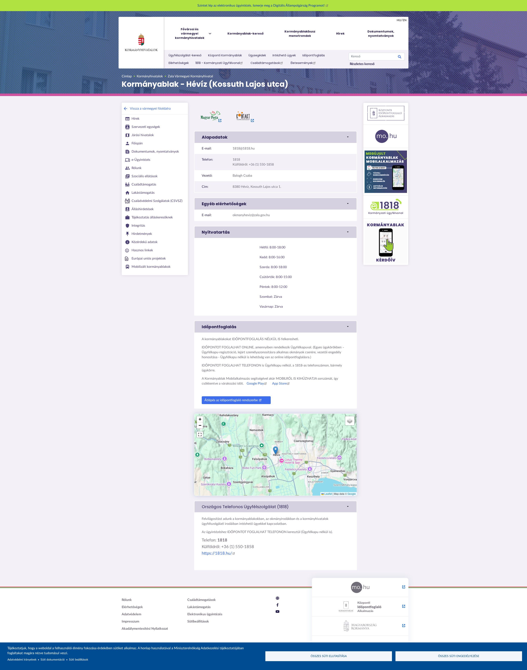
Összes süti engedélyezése (458, 656)
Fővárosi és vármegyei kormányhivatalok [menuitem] (189, 33)
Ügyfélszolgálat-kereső (185, 55)
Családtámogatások (265, 63)
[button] (276, 137)
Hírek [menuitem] (340, 33)
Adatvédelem (131, 614)
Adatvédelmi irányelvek (21, 659)
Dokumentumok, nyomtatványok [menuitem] (380, 33)
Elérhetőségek (179, 63)
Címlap (127, 76)
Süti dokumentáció (53, 659)
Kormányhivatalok (141, 50)
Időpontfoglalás (313, 55)
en (405, 20)
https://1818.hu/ (217, 553)
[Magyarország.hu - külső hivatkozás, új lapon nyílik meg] (360, 587)
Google (351, 493)
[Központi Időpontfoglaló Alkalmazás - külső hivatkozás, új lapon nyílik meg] (360, 607)
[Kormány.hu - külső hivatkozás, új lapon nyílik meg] (360, 626)
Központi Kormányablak (225, 55)
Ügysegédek (257, 55)
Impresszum (130, 621)
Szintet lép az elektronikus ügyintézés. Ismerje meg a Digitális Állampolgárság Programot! (261, 5)
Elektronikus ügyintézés (204, 614)
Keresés (399, 57)
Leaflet (328, 493)
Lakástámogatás (199, 607)
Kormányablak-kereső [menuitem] (245, 33)
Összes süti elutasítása (329, 656)
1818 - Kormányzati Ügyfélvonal (217, 63)
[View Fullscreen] (200, 434)
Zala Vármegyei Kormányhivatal (190, 76)
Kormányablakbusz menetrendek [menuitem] (299, 33)
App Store (279, 383)
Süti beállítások (78, 659)
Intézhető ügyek (284, 55)
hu (399, 20)
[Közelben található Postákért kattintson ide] (211, 116)
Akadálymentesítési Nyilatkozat (145, 628)
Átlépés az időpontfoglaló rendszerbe (231, 400)
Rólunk (127, 600)
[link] (276, 506)
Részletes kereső (362, 64)
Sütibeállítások (198, 621)
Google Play (255, 383)
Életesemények (302, 63)
